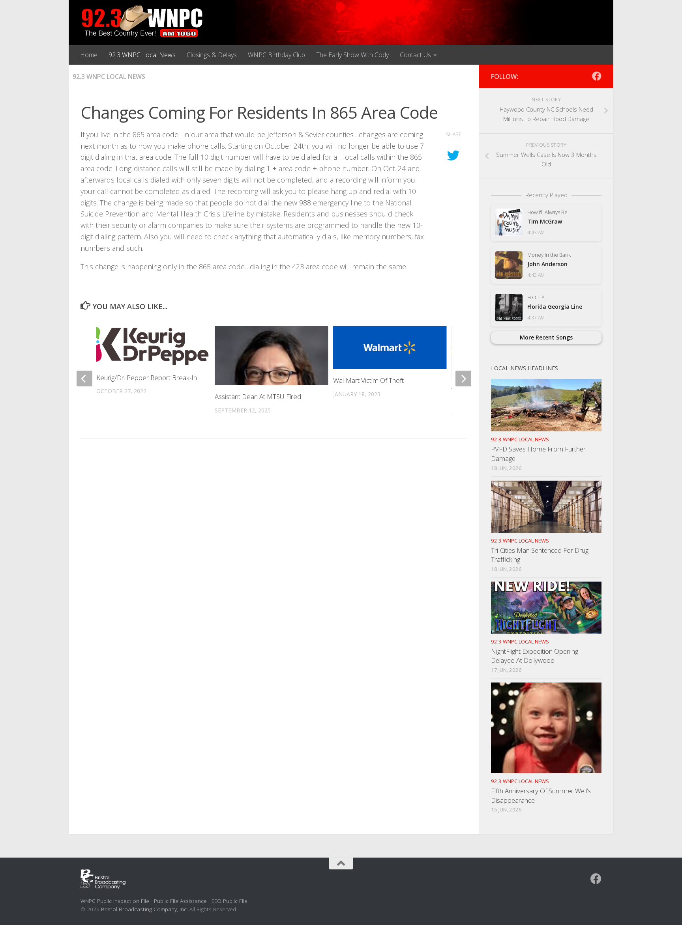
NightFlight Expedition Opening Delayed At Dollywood (534, 656)
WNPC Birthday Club (276, 54)
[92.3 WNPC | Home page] (142, 21)
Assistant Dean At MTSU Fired (258, 396)
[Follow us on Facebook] (596, 76)
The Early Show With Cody (352, 54)
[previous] (84, 378)
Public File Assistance (180, 900)
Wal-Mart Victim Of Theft (368, 380)
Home (88, 54)
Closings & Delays (212, 54)
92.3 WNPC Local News (142, 54)
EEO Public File (229, 900)
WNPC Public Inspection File (115, 900)
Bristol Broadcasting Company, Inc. (144, 909)
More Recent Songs (546, 337)
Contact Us (415, 54)
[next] (463, 378)
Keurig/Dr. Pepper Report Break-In (146, 377)
